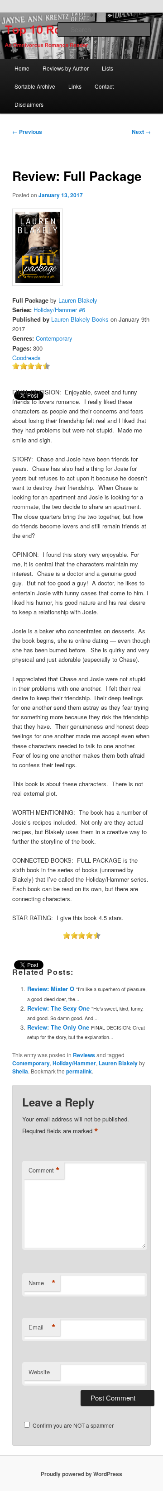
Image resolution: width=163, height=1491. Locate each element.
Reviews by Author (66, 68)
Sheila (20, 1071)
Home (21, 68)
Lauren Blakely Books (80, 319)
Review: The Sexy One (58, 1008)
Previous (27, 132)
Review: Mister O (50, 988)
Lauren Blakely (77, 300)
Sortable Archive (34, 86)
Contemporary (54, 338)
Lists (107, 68)
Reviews (84, 1055)
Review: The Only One (58, 1027)
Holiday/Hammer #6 (59, 309)
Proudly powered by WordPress (81, 1474)
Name (42, 1283)
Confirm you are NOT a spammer (72, 1425)
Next (141, 132)
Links (75, 86)
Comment (44, 1170)
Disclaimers (28, 104)
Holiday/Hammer (74, 1063)
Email (42, 1327)
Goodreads (26, 357)
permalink (79, 1071)
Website (39, 1372)
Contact (104, 86)
